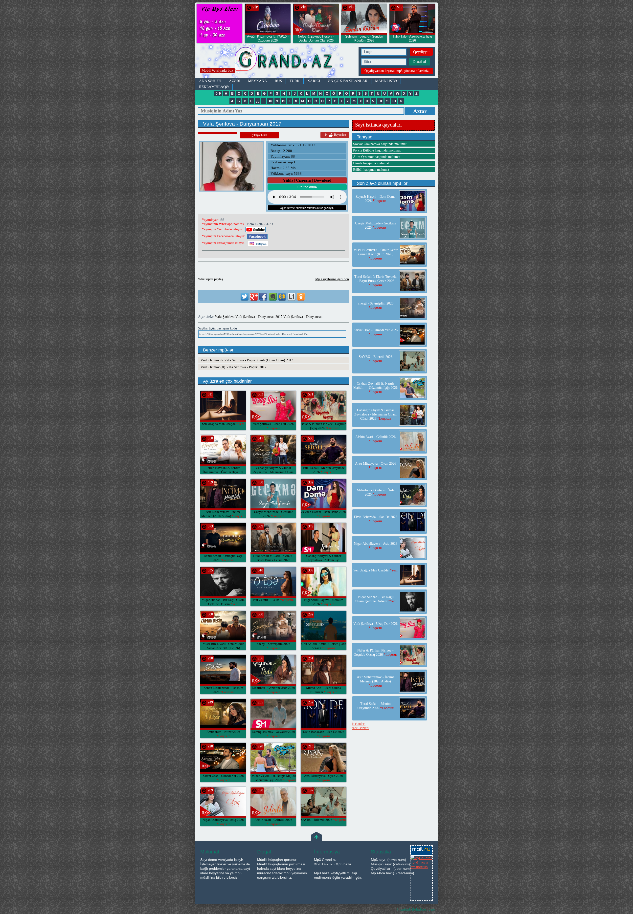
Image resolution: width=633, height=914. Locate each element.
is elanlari (358, 724)
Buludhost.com (423, 909)
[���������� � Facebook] (263, 297)
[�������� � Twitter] (245, 297)
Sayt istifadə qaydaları (378, 125)
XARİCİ (313, 81)
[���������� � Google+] (254, 297)
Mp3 (275, 61)
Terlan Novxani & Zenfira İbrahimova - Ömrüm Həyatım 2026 (223, 472)
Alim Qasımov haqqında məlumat (376, 157)
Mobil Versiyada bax (217, 70)
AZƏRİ (234, 81)
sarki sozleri (360, 728)
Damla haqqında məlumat (371, 163)
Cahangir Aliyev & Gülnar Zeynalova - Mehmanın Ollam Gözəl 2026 (273, 472)
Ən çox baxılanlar (347, 81)
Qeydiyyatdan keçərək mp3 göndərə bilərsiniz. (397, 71)
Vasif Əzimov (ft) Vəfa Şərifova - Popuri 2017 (233, 367)
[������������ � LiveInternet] (291, 297)
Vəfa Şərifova (224, 317)
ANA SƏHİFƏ (210, 81)
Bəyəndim (335, 134)
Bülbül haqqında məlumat (371, 170)
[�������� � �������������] (301, 297)
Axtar (420, 111)
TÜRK (295, 81)
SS (293, 156)
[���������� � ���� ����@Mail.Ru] (282, 297)
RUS (278, 81)
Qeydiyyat (421, 52)
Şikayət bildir (259, 135)
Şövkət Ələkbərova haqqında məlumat (380, 144)
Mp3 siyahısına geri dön (332, 279)
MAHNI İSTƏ (386, 81)
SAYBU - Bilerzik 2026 (323, 820)
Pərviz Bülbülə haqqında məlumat (377, 150)
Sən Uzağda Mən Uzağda (223, 424)
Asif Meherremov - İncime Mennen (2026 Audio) (375, 681)
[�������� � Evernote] (273, 297)
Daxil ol (419, 62)
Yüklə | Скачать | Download (307, 180)
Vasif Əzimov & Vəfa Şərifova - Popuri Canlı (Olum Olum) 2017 (247, 360)
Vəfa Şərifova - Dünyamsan (302, 317)
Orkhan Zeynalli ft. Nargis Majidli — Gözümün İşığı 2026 (375, 388)
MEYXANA (257, 81)
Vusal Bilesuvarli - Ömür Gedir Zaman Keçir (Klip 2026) (223, 648)
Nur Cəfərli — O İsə (273, 600)
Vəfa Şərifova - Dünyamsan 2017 (258, 317)
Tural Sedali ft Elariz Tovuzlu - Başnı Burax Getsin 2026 (273, 560)
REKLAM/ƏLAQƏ (214, 87)
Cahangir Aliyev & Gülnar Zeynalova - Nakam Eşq (323, 560)
